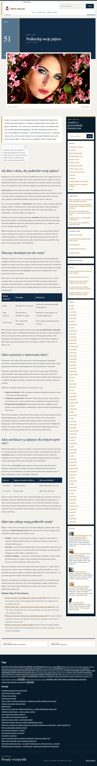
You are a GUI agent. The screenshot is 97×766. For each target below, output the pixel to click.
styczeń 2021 (72, 393)
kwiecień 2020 (73, 415)
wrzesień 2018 (73, 471)
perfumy (42, 674)
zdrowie (30, 682)
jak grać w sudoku (47, 669)
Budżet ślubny (6, 706)
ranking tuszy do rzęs (53, 674)
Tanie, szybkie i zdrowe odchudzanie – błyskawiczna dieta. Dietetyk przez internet (29, 701)
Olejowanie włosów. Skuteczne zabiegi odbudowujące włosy (22, 722)
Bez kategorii (72, 150)
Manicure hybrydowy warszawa (57, 670)
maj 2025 (71, 327)
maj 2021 (71, 380)
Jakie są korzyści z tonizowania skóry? (15, 155)
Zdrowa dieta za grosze (59, 644)
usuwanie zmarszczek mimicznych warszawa (35, 679)
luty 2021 (71, 390)
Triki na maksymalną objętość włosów (14, 728)
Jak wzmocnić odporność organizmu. (79, 277)
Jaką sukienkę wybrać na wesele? (14, 644)
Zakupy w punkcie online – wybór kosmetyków (17, 720)
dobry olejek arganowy (81, 667)
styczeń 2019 (72, 459)
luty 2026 (71, 309)
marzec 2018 (72, 490)
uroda (21, 679)
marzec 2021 (72, 387)
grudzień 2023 (73, 355)
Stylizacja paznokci (74, 252)
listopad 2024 (72, 343)
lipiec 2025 (72, 321)
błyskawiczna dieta (50, 667)
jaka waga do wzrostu (33, 669)
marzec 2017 (72, 521)
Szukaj (90, 6)
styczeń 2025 (72, 337)
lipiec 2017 (72, 515)
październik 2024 (73, 346)
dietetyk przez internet (67, 667)
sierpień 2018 (72, 474)
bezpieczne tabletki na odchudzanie (31, 667)
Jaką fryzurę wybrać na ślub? (11, 693)
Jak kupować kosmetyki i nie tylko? (13, 730)
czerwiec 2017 (73, 518)
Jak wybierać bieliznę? (78, 602)
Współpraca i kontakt (52, 12)
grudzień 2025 (73, 315)
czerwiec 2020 (73, 409)
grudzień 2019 (73, 424)
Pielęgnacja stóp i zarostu (76, 168)
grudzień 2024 (73, 340)
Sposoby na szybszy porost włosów (13, 704)
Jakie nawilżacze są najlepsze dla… (14, 157)
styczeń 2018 (72, 496)
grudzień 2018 (73, 462)
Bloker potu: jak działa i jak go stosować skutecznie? (19, 741)
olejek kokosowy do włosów (41, 672)
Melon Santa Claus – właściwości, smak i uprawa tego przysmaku (28, 607)
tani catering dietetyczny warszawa (78, 676)
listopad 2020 (72, 399)
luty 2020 (71, 418)
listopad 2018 (72, 465)
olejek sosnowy (52, 672)
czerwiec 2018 (73, 481)
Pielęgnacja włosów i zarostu (77, 172)
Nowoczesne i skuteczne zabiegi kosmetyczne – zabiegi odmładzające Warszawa (29, 709)
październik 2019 (73, 431)
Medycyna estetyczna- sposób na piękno (19, 624)
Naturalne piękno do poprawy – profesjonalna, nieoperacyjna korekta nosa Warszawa (30, 746)
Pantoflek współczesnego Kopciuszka (14, 690)
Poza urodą (72, 175)
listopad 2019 (72, 427)
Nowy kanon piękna (74, 244)
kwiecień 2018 (73, 487)
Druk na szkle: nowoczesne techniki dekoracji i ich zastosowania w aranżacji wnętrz (80, 212)
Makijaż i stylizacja (74, 162)
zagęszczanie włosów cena (11, 682)
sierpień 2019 (72, 437)
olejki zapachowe (61, 672)
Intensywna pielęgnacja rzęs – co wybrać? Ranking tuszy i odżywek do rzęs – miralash (31, 744)
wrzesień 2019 (73, 434)
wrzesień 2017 (73, 509)
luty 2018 (71, 493)
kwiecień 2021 (73, 384)
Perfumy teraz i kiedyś (9, 696)
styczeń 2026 (72, 312)
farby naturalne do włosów (17, 669)
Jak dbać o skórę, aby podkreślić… (14, 150)
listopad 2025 (72, 318)
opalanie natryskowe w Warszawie (26, 674)
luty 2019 (71, 456)
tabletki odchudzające (60, 676)
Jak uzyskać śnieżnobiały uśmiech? (14, 714)
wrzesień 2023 (73, 359)
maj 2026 (71, 305)
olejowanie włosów (71, 672)
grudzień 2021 (73, 371)
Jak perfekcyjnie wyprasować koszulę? (15, 717)
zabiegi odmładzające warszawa (74, 679)
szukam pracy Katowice (46, 676)
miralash (88, 670)
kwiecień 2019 (73, 449)
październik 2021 (73, 374)
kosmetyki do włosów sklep (76, 669)
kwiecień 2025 (73, 330)
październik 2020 (73, 402)
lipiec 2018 (72, 478)
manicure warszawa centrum (75, 670)
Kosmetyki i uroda (41, 12)
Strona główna (90, 760)
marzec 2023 (72, 362)
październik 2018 (73, 468)
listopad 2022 (72, 365)
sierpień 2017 (72, 512)
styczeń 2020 (72, 421)
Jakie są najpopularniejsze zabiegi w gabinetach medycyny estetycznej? (26, 738)
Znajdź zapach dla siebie (76, 234)
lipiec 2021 (72, 377)
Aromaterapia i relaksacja (76, 147)
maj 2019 (71, 446)
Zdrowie (71, 189)
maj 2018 (71, 484)
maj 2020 (71, 412)
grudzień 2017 (73, 499)
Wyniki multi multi (54, 679)
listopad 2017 (72, 503)
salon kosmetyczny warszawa (82, 674)
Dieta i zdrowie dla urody (75, 153)
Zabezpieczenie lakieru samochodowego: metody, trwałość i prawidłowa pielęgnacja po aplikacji (80, 206)
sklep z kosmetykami (30, 676)
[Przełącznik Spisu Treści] (25, 147)
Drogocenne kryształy (9, 698)
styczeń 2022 (72, 368)
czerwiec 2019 (73, 443)
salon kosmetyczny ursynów (68, 674)
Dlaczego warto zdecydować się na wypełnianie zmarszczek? (26, 616)
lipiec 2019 (72, 440)
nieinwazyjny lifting (9, 672)
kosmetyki (66, 669)
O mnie (33, 12)
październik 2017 (73, 506)
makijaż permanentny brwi (26, 670)
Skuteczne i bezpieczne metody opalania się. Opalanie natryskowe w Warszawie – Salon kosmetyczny (36, 725)
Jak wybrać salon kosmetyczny (77, 248)
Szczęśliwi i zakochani (9, 736)
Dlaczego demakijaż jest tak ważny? (14, 153)
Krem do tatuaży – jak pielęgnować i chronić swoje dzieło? (26, 598)
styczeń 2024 (72, 352)
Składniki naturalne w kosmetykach (78, 181)
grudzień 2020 (73, 396)
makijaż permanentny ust (42, 670)
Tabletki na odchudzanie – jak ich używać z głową (18, 712)
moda (93, 670)
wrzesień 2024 (73, 349)
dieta (59, 667)
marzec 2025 (72, 334)
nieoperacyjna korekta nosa (25, 672)
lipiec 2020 (72, 405)
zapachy (23, 682)
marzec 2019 (72, 452)
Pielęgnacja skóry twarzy (76, 165)
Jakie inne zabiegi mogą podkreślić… (15, 160)
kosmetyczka (58, 669)
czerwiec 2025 (73, 324)
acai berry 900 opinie (9, 667)
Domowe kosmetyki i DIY (76, 156)
